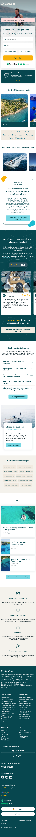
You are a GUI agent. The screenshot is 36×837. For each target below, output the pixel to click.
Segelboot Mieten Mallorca (26, 471)
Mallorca (3, 732)
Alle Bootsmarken (24, 718)
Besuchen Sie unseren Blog (18, 577)
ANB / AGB (4, 822)
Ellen (8, 532)
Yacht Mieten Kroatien (9, 467)
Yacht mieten (23, 701)
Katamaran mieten (25, 705)
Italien (3, 736)
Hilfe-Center (23, 730)
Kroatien (4, 730)
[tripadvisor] (6, 800)
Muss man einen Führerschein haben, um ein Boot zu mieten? (17, 376)
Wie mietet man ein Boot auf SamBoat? (14, 362)
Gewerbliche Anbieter (8, 707)
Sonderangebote (24, 716)
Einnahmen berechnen (8, 705)
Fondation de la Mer (7, 717)
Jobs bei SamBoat (7, 699)
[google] (5, 792)
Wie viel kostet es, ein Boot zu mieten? (14, 369)
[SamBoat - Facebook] (2, 777)
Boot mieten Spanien (9, 476)
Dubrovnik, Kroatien (8, 313)
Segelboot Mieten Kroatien (10, 471)
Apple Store (19, 750)
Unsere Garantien (6, 701)
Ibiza (5, 132)
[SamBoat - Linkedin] (10, 777)
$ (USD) (17, 814)
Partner (21, 822)
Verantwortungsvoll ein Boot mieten (20, 560)
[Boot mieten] (8, 3)
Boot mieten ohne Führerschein (25, 712)
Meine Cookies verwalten (23, 736)
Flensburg (29, 135)
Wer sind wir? (5, 697)
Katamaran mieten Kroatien (12, 485)
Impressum (4, 820)
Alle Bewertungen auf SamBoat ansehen (18, 330)
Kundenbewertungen (7, 713)
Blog (2, 721)
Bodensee (21, 135)
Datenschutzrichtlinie (25, 820)
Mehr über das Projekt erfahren (18, 218)
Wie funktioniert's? (25, 732)
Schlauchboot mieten (26, 699)
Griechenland (5, 738)
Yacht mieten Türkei (26, 485)
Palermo (6, 135)
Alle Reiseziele (5, 740)
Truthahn (20, 132)
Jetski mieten (23, 707)
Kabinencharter (24, 714)
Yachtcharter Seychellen (10, 480)
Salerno (13, 135)
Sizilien (11, 138)
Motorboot (12, 51)
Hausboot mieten (24, 709)
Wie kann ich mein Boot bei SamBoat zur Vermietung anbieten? (16, 389)
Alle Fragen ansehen (18, 396)
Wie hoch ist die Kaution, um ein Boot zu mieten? (17, 382)
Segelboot (27, 51)
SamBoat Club (5, 711)
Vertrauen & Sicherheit (8, 703)
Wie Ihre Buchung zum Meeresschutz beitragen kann (18, 528)
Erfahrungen (5, 719)
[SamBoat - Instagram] (6, 777)
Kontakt (21, 734)
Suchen (19, 58)
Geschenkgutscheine (8, 709)
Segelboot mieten (25, 703)
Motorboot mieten (25, 697)
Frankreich (28, 132)
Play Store (19, 756)
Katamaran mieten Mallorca (25, 480)
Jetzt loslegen (13, 445)
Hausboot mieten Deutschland (24, 467)
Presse (3, 715)
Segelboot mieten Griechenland (24, 476)
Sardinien (12, 132)
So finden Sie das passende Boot (18, 543)
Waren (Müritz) (20, 138)
